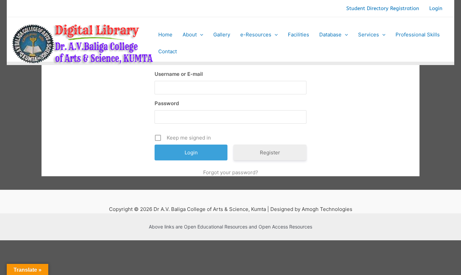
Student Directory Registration (382, 8)
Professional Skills (418, 34)
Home (165, 34)
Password (167, 103)
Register (270, 152)
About (190, 34)
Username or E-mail (179, 74)
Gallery (221, 34)
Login (435, 8)
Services (368, 34)
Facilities (298, 34)
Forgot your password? (230, 172)
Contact (167, 51)
